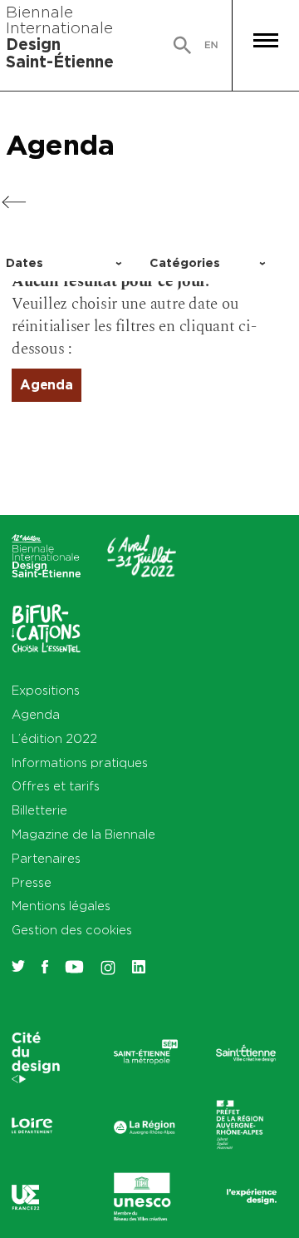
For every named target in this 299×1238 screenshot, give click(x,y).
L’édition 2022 (54, 738)
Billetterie (39, 810)
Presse (31, 882)
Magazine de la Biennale (83, 834)
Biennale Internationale (60, 36)
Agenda (60, 144)
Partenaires (46, 858)
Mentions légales (61, 905)
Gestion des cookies (72, 930)
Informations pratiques (80, 762)
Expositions (46, 690)
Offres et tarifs (56, 786)
